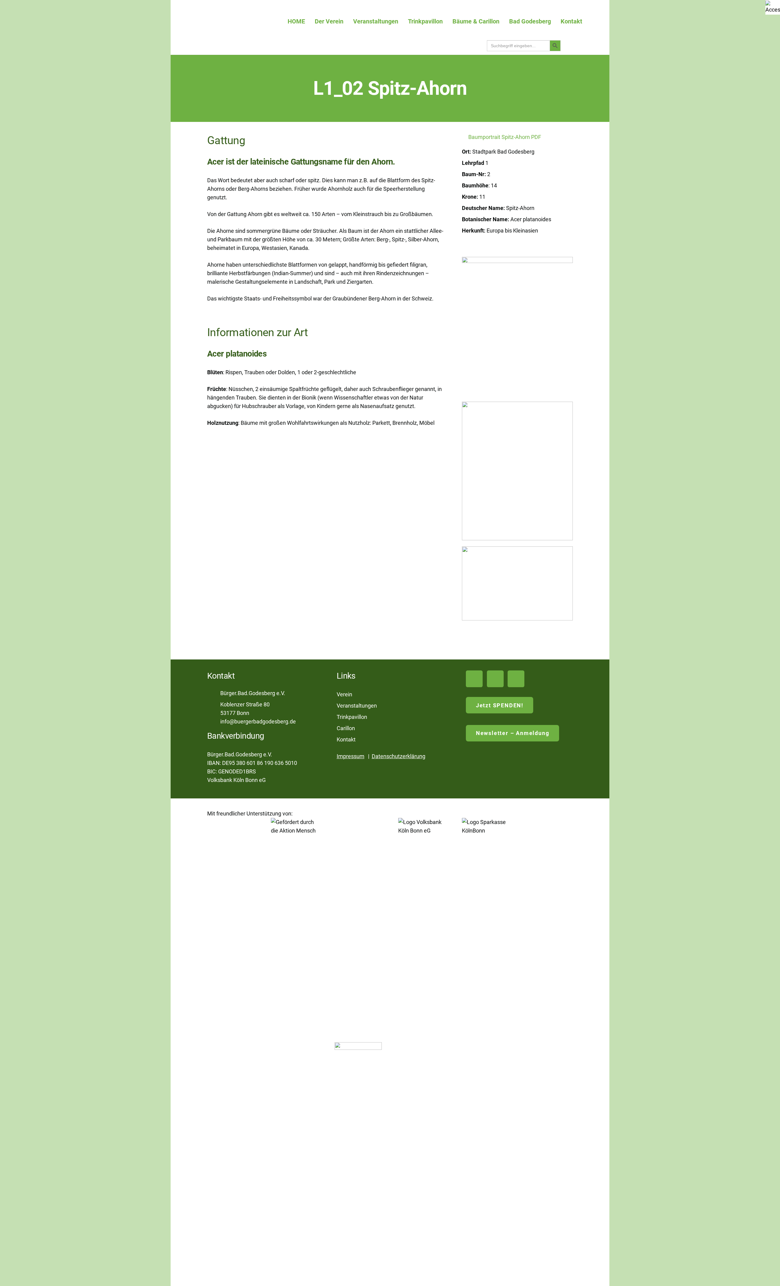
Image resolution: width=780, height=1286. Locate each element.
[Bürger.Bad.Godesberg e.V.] (213, 693)
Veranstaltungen (357, 705)
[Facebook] (495, 678)
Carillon (346, 728)
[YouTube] (474, 678)
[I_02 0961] (517, 471)
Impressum (350, 756)
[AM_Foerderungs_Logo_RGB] (294, 1046)
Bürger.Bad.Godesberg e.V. (252, 693)
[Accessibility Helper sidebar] (772, 7)
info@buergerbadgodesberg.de (258, 721)
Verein (344, 694)
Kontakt (346, 739)
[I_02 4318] (517, 583)
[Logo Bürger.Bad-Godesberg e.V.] (246, 21)
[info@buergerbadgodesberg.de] (213, 721)
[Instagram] (516, 678)
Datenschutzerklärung (398, 756)
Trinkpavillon (352, 717)
